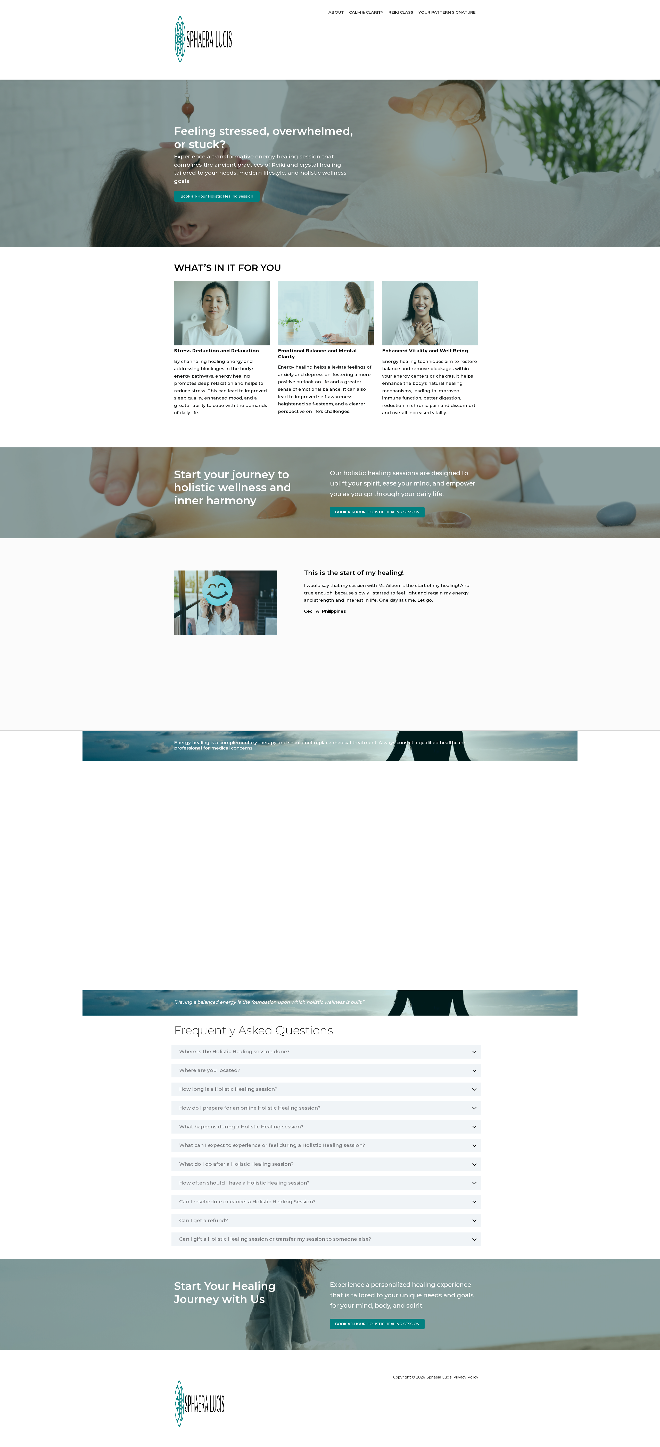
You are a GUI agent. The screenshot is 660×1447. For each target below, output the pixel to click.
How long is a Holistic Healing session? (228, 1089)
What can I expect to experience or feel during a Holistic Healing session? (272, 1145)
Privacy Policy (465, 1377)
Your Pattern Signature (447, 12)
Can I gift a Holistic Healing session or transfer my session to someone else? (275, 1239)
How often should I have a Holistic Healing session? (244, 1183)
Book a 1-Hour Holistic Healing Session (216, 196)
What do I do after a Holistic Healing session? (236, 1164)
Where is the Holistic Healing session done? (234, 1051)
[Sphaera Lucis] (203, 39)
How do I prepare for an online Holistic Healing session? (249, 1108)
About (336, 12)
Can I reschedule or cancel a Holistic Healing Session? (247, 1202)
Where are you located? (209, 1070)
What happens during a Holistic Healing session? (241, 1127)
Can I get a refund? (203, 1220)
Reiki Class (401, 12)
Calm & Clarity (366, 12)
